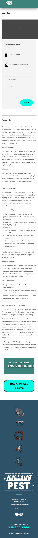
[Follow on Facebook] (17, 514)
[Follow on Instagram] (21, 514)
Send (26, 103)
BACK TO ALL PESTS (19, 386)
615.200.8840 (15, 54)
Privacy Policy (19, 508)
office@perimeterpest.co (19, 64)
